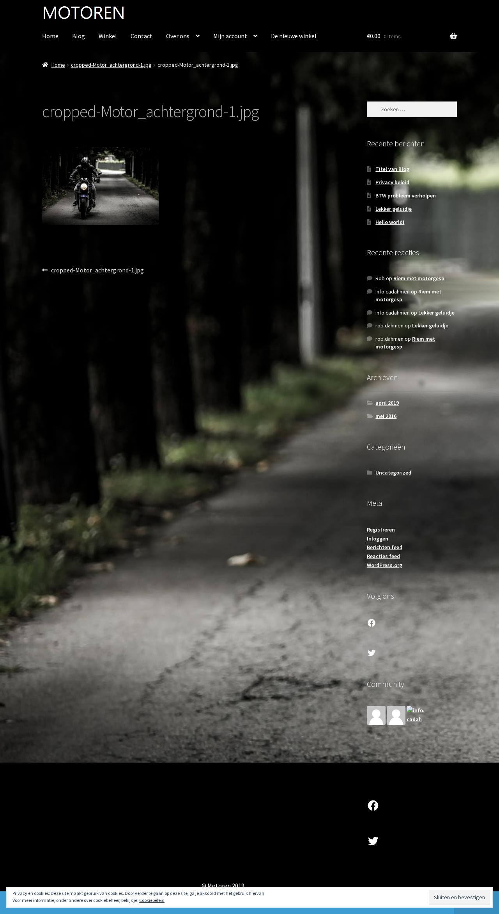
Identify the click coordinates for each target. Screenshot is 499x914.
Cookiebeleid (152, 900)
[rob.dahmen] (396, 715)
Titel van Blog (392, 168)
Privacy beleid (392, 182)
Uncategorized (393, 472)
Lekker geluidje (393, 208)
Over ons (177, 36)
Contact (141, 36)
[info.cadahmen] (416, 715)
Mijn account (230, 36)
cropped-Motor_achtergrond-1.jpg (111, 64)
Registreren (381, 529)
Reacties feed (383, 556)
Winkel (108, 36)
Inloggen (377, 538)
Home (50, 36)
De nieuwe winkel (294, 36)
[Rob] (376, 715)
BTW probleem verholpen (405, 195)
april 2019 (387, 402)
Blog (78, 36)
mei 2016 (385, 416)
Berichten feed (384, 547)
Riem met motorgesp (418, 278)
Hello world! (389, 222)
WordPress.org (384, 565)
